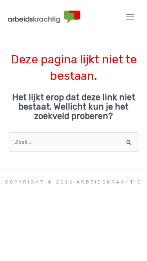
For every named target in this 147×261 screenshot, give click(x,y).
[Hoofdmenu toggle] (130, 17)
